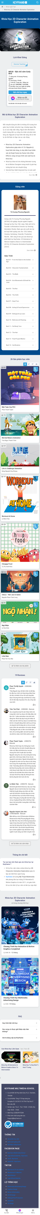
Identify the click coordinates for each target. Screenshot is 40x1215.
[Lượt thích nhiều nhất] (34, 682)
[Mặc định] (25, 364)
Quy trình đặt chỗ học (10, 1023)
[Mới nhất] (29, 364)
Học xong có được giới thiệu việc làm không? (15, 1030)
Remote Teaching (19, 64)
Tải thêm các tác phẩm (21, 666)
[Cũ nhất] (33, 364)
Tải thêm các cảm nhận (21, 843)
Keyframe (9, 877)
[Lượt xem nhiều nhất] (36, 364)
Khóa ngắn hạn (11, 7)
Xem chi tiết (20, 934)
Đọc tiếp (32, 175)
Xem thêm (30, 250)
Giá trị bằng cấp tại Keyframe (12, 1038)
